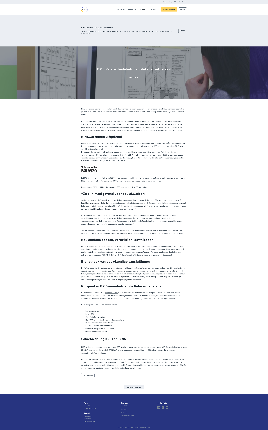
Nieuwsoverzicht (88, 375)
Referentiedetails (153, 109)
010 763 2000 (88, 416)
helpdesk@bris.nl (89, 421)
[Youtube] (167, 407)
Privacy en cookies (145, 427)
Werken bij (124, 412)
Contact (184, 2)
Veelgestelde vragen (127, 415)
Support (165, 2)
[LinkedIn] (158, 407)
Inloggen (182, 9)
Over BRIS (152, 9)
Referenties (132, 9)
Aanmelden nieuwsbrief (134, 387)
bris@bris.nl (87, 418)
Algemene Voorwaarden (134, 427)
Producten (121, 9)
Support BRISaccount (174, 2)
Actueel (142, 9)
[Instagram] (163, 407)
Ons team (124, 409)
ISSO (90, 359)
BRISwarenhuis (101, 155)
